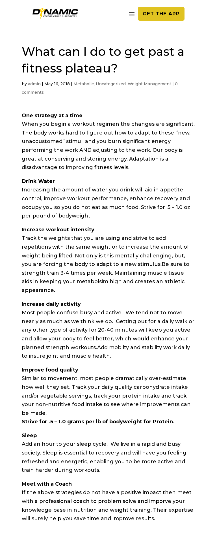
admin (34, 83)
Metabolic (83, 83)
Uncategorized (111, 83)
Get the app (161, 13)
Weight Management (149, 83)
